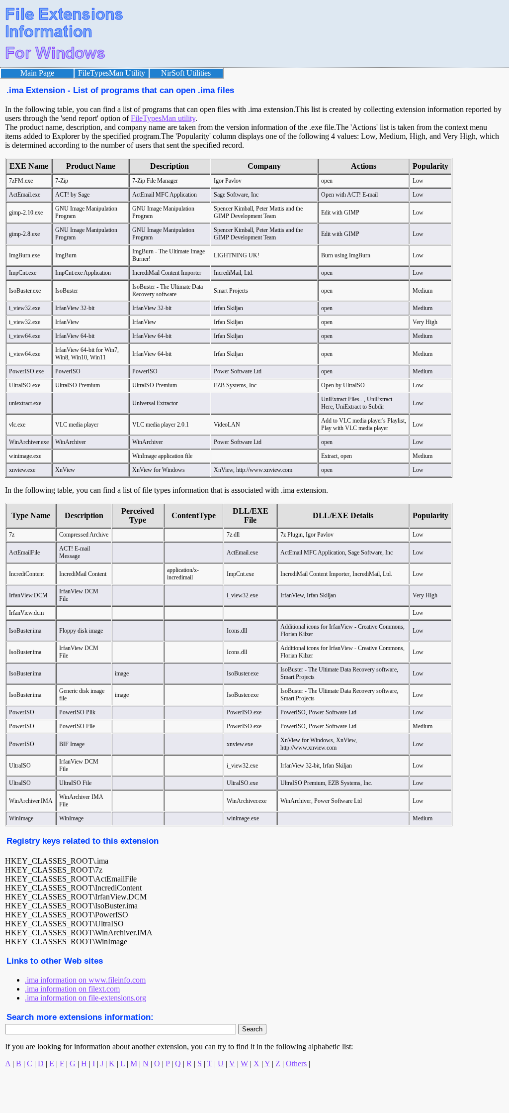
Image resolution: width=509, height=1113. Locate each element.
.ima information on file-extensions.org (85, 998)
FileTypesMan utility (163, 118)
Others (296, 1063)
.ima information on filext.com (72, 989)
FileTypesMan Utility (111, 73)
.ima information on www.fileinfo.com (85, 980)
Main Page (37, 73)
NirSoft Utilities (186, 73)
